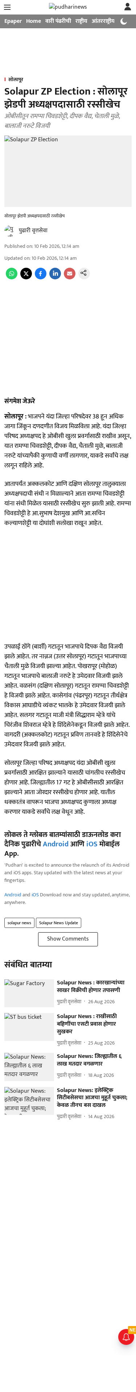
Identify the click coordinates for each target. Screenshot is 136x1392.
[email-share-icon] (69, 278)
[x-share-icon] (26, 278)
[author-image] (10, 231)
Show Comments (68, 939)
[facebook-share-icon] (40, 278)
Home (33, 21)
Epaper (13, 21)
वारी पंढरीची (58, 21)
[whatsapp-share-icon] (11, 278)
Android (56, 844)
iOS (92, 844)
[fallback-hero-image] (29, 993)
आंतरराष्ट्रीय (103, 21)
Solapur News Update (58, 922)
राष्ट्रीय (81, 21)
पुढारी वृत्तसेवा (33, 231)
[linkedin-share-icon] (55, 278)
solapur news (19, 922)
